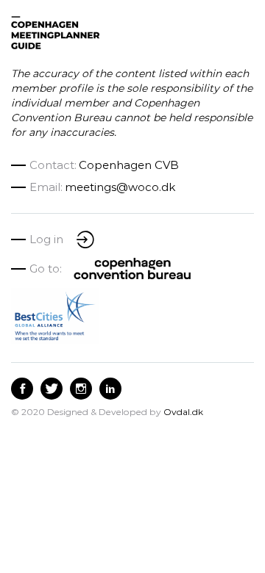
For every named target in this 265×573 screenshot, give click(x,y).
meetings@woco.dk (120, 187)
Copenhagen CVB (129, 165)
